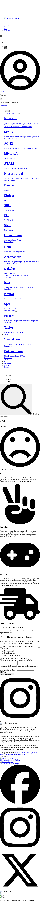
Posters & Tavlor (9, 311)
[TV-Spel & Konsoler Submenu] (19, 113)
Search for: (36, 414)
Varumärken (8, 358)
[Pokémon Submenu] (11, 346)
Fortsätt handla (5, 106)
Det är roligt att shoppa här (12, 655)
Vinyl (6, 334)
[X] (20, 889)
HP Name (3, 672)
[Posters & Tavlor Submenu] (16, 311)
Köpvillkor (7, 363)
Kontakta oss (25, 753)
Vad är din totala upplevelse (9, 658)
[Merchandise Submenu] (13, 242)
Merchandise (8, 242)
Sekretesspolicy (22, 754)
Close (7, 111)
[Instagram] (20, 849)
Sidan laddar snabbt (10, 653)
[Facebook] (20, 804)
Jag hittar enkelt (9, 651)
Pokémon (7, 346)
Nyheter (6, 25)
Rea (5, 27)
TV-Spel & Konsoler (11, 113)
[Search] (16, 399)
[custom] (20, 720)
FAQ (5, 29)
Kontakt (6, 367)
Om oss (6, 360)
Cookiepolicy (12, 754)
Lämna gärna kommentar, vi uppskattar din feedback (17, 660)
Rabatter (7, 30)
